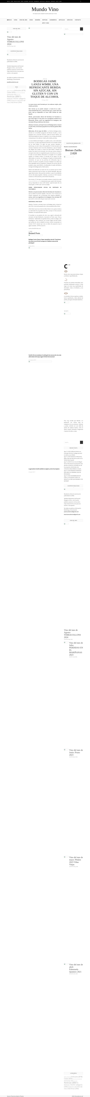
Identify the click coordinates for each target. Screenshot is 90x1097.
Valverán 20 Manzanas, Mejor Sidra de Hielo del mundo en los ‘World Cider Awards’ (73, 458)
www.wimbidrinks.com (34, 181)
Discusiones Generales (20, 92)
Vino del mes (17, 1)
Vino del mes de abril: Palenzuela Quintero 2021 (76, 968)
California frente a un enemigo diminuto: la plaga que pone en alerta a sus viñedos (73, 453)
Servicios (47, 1)
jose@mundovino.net (12, 82)
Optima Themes (20, 1096)
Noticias (31, 1)
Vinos (22, 1)
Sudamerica (36, 1)
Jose (31, 231)
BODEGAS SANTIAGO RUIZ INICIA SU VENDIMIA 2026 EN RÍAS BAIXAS (72, 472)
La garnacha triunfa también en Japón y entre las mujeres (44, 469)
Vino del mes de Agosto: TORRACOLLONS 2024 (15, 40)
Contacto (53, 1)
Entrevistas (11, 94)
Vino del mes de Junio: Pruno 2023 (76, 752)
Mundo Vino (45, 9)
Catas (12, 1)
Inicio (8, 1)
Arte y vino (59, 1)
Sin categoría (16, 99)
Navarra (26, 1)
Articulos (42, 1)
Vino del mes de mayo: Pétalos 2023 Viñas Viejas (76, 861)
